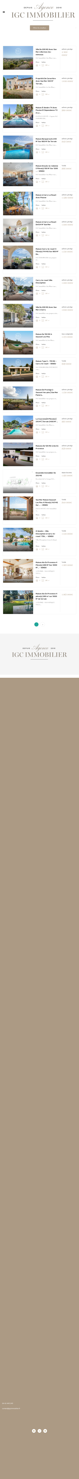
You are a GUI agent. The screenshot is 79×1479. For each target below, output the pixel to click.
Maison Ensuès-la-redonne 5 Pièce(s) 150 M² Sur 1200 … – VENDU (47, 168)
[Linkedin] (45, 1431)
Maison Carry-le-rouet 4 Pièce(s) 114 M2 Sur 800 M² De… (47, 251)
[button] (3, 12)
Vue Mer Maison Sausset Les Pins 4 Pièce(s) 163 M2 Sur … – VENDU (47, 502)
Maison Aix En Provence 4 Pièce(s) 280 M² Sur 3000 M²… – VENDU (46, 565)
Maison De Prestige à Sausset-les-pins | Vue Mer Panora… (47, 392)
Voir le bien (18, 65)
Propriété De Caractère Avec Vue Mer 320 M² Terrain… (46, 81)
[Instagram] (39, 1431)
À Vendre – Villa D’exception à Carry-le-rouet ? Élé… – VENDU (45, 533)
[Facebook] (34, 1431)
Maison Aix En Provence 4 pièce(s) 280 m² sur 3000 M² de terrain (46, 596)
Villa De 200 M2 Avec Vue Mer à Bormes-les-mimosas (46, 52)
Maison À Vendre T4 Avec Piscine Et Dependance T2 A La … (47, 110)
